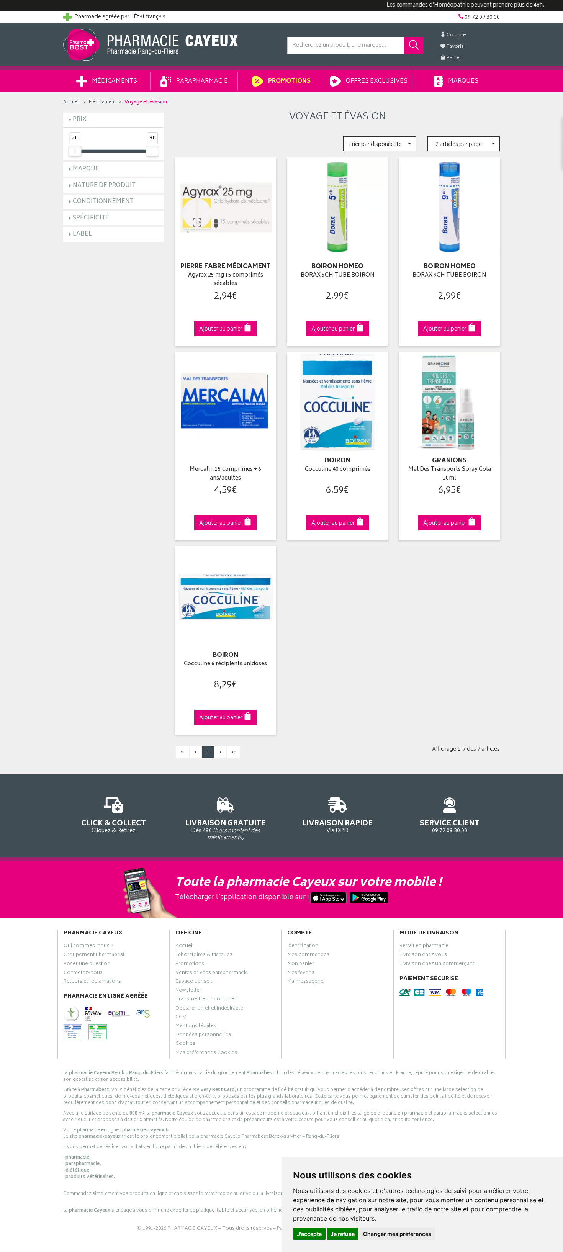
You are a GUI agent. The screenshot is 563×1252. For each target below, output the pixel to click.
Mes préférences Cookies (206, 1053)
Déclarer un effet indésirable (209, 1009)
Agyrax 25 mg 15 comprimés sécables (225, 279)
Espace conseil (193, 982)
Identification (302, 947)
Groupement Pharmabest (94, 955)
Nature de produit (104, 185)
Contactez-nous (83, 973)
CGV (180, 1018)
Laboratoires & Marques (203, 955)
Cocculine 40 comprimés (337, 469)
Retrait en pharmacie (423, 947)
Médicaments (114, 81)
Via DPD (337, 826)
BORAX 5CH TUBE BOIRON (338, 275)
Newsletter (188, 991)
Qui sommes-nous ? (88, 947)
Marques (462, 81)
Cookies (185, 1044)
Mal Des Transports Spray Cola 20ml (449, 474)
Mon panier (300, 965)
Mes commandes (308, 955)
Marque (86, 169)
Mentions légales (195, 1027)
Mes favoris (300, 973)
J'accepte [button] (309, 1234)
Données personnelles (203, 1035)
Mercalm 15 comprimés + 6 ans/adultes (225, 474)
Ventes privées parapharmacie (211, 973)
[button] (379, 143)
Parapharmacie (201, 81)
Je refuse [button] (343, 1234)
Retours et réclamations (92, 982)
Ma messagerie (305, 982)
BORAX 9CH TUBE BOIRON (449, 275)
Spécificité (91, 218)
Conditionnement (103, 201)
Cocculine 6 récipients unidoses (225, 664)
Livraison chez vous (423, 955)
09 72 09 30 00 (450, 826)
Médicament (102, 102)
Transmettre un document (207, 1000)
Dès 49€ (225, 830)
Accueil (71, 102)
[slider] (74, 151)
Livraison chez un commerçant (436, 965)
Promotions (289, 81)
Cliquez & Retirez (113, 826)
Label (82, 234)
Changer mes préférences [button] (397, 1234)
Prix (80, 120)
